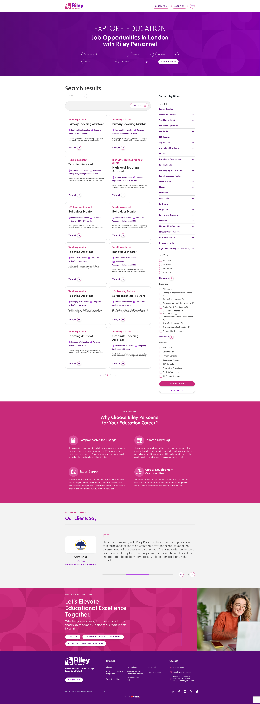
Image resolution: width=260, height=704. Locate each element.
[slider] (146, 62)
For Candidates (132, 667)
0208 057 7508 (178, 667)
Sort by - (71, 96)
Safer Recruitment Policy (133, 679)
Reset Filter (177, 390)
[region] (97, 453)
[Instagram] (185, 691)
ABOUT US (72, 637)
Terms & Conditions (113, 679)
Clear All (138, 106)
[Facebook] (179, 691)
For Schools (152, 667)
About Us (109, 667)
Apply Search (177, 384)
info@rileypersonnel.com (182, 672)
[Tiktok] (197, 691)
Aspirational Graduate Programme (114, 673)
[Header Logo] (74, 6)
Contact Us (161, 6)
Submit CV (179, 6)
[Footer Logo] (77, 661)
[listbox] (76, 96)
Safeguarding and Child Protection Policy (135, 673)
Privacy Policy (102, 691)
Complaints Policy (154, 672)
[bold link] (132, 697)
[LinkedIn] (173, 691)
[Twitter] (191, 691)
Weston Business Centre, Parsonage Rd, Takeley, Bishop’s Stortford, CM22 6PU (183, 679)
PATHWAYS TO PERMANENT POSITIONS (85, 644)
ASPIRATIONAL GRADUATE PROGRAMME (103, 637)
